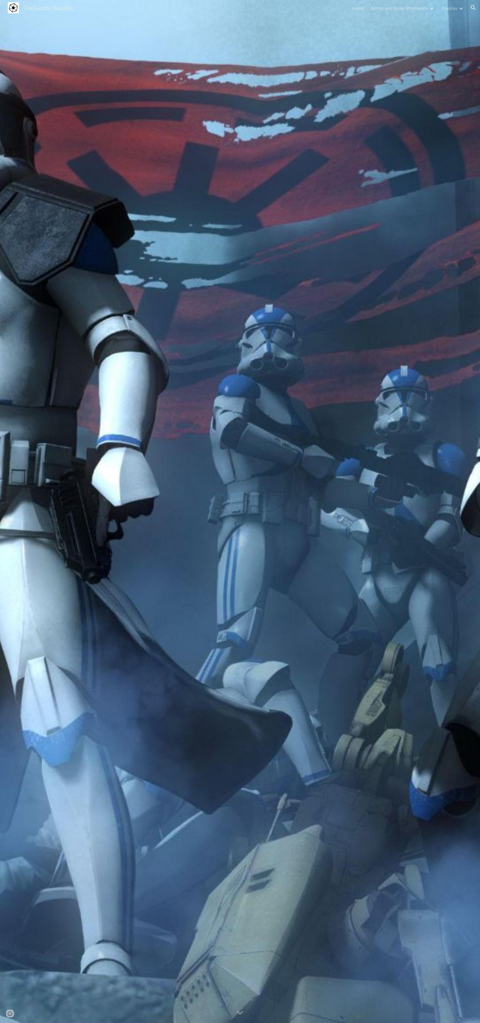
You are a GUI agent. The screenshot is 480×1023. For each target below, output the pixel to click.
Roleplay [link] (449, 8)
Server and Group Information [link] (399, 8)
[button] (473, 7)
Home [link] (358, 8)
